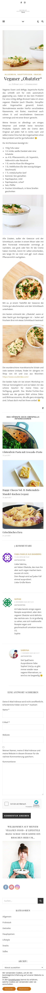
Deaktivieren (23, 989)
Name (6, 709)
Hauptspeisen (25, 74)
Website (6, 735)
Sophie (17, 599)
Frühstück (7, 922)
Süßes (5, 951)
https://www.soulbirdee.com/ (16, 377)
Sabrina (25, 650)
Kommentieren (9, 761)
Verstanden (9, 989)
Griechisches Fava (12, 532)
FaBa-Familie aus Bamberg (27, 554)
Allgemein (10, 74)
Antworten (19, 560)
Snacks (37, 74)
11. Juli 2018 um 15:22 (21, 557)
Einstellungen (14, 980)
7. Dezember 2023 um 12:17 (30, 653)
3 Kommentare (31, 84)
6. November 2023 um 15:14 (23, 602)
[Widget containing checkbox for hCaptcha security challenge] (22, 804)
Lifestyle (6, 939)
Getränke (7, 928)
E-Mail (6, 722)
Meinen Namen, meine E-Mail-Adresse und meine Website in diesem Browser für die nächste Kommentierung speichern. (21, 753)
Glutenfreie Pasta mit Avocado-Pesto (22, 452)
